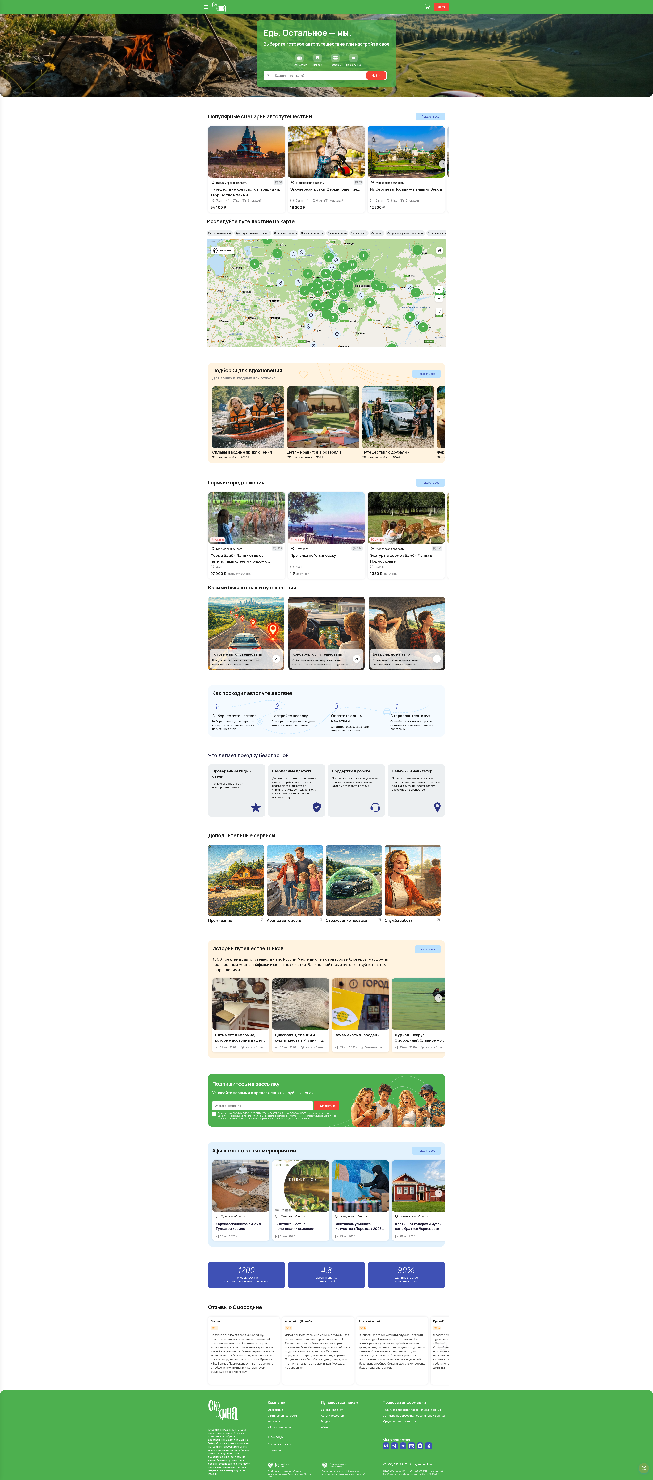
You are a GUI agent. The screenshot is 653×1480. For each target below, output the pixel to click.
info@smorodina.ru (422, 1464)
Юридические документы (400, 1421)
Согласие (295, 1115)
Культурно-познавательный (253, 233)
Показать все (430, 116)
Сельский (377, 233)
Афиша (325, 1427)
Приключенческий (312, 233)
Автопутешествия (333, 1415)
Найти (376, 75)
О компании (275, 1410)
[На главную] (219, 7)
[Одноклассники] (428, 1446)
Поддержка (275, 1450)
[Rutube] (411, 1446)
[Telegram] (394, 1446)
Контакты (274, 1421)
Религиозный (359, 233)
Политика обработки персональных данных (412, 1410)
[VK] (386, 1446)
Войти (441, 7)
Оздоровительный (285, 233)
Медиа (325, 1421)
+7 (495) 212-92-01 (395, 1464)
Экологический (437, 233)
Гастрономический (219, 233)
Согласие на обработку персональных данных (414, 1415)
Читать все (428, 949)
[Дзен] (403, 1446)
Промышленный (337, 233)
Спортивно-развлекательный (405, 233)
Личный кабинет (332, 1410)
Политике (305, 1118)
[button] (417, 250)
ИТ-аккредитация (279, 1427)
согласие (228, 1113)
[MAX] (420, 1446)
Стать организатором (282, 1415)
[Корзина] (427, 7)
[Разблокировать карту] (439, 250)
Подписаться (326, 1106)
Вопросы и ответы (280, 1444)
